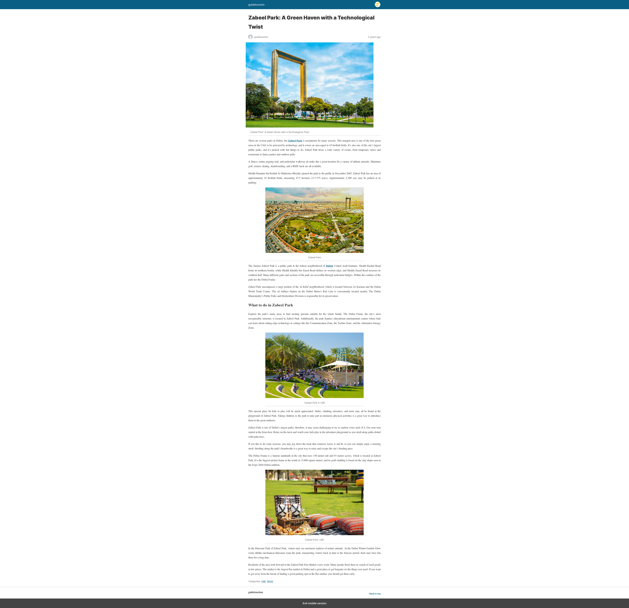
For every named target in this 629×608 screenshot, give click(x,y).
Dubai (329, 266)
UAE (263, 581)
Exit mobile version (314, 603)
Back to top (375, 593)
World (270, 581)
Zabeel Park (295, 140)
